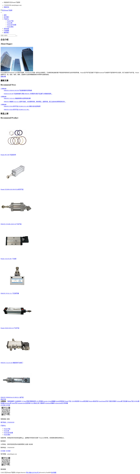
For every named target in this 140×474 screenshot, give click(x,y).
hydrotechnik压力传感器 (61, 403)
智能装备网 (10, 401)
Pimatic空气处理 (11, 24)
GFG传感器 (39, 401)
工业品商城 (17, 401)
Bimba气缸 (131, 401)
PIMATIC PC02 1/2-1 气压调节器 (10, 293)
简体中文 (6, 7)
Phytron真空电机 (84, 401)
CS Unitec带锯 (25, 401)
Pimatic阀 (9, 22)
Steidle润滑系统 (60, 401)
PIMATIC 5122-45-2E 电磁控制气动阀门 (12, 362)
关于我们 (6, 17)
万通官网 (42, 403)
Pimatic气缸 (10, 21)
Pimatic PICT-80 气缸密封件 (8, 154)
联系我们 (6, 32)
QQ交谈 (3, 405)
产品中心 (6, 19)
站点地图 (53, 472)
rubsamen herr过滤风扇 (24, 403)
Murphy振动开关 (93, 401)
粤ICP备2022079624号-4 (33, 472)
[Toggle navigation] (1, 12)
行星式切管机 (112, 401)
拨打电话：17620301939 (7, 422)
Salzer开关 (15, 403)
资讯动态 (6, 28)
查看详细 (3, 76)
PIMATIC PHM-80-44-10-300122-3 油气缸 (12, 397)
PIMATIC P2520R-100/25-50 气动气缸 (11, 224)
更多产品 (3, 399)
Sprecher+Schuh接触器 (49, 401)
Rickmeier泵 (8, 403)
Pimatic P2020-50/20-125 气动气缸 (10, 328)
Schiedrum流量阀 (49, 403)
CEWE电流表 (75, 401)
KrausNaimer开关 (103, 401)
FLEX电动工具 (35, 403)
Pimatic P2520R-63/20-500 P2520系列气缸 (12, 189)
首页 (5, 15)
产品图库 (6, 30)
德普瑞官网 (32, 401)
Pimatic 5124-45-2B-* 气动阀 (8, 258)
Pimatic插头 (10, 26)
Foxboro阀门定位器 (122, 401)
